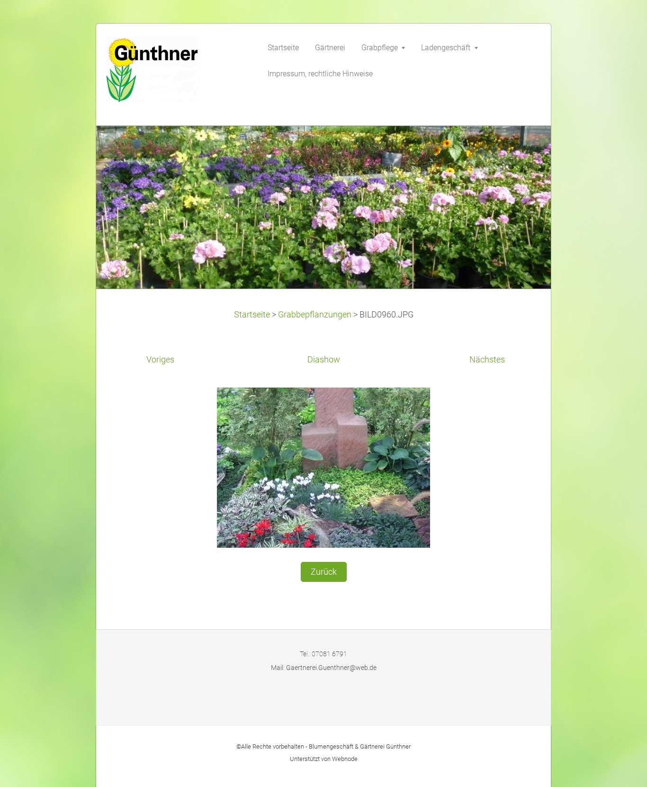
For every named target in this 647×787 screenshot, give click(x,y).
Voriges (160, 359)
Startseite (252, 314)
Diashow (323, 359)
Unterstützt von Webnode (324, 758)
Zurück (324, 572)
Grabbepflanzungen (314, 314)
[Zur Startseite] (177, 72)
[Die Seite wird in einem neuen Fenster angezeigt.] (323, 466)
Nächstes (487, 359)
